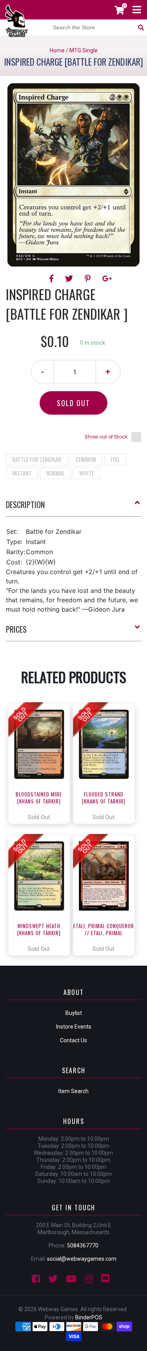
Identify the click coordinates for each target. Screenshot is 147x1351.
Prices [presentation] (16, 629)
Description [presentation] (25, 504)
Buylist (73, 1013)
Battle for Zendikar (36, 459)
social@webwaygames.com (81, 1259)
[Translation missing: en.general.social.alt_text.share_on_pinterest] (89, 278)
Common (86, 459)
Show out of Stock (106, 436)
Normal (55, 473)
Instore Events (73, 1027)
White (86, 473)
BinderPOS (88, 1317)
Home (57, 50)
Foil (115, 459)
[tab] (73, 508)
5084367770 (82, 1245)
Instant (22, 473)
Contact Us (73, 1040)
